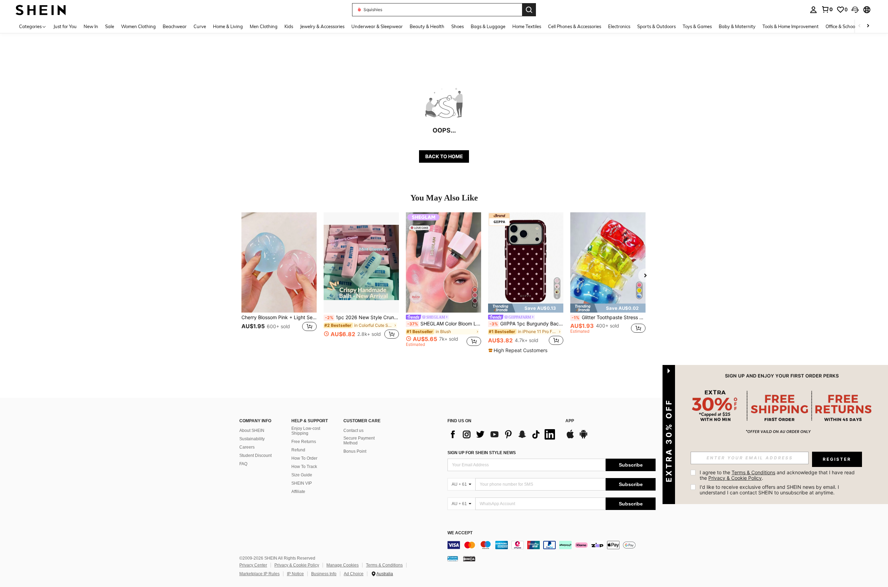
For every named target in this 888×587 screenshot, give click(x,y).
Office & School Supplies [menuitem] (850, 26)
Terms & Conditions (384, 565)
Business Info (323, 573)
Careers (247, 447)
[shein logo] (41, 9)
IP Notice (295, 573)
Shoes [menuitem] (457, 26)
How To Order (304, 458)
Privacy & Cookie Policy (296, 565)
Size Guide (301, 475)
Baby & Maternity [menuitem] (737, 26)
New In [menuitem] (91, 26)
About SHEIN (251, 430)
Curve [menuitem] (200, 26)
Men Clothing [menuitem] (264, 26)
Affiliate (298, 491)
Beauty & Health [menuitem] (427, 26)
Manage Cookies (342, 565)
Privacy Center (253, 565)
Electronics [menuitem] (619, 26)
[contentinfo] (551, 545)
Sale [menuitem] (109, 26)
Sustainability (252, 438)
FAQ (243, 463)
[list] (502, 434)
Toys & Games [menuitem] (697, 26)
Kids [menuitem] (288, 26)
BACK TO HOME (444, 156)
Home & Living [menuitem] (228, 26)
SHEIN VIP (301, 483)
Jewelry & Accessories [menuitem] (322, 26)
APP (569, 421)
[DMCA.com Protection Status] (469, 558)
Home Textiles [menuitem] (526, 26)
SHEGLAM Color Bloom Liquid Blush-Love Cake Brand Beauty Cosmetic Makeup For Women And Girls (444, 323)
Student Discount (255, 455)
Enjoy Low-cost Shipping (305, 431)
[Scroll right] (867, 26)
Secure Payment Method (359, 440)
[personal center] (813, 10)
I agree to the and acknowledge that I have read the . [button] (778, 475)
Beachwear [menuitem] (175, 26)
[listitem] (279, 279)
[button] (855, 10)
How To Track (304, 466)
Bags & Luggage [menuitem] (488, 26)
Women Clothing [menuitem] (138, 26)
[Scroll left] (859, 26)
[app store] (570, 437)
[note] (525, 308)
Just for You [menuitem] (65, 26)
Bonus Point (354, 451)
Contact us (353, 430)
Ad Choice (354, 573)
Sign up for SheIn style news (481, 452)
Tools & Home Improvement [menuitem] (790, 26)
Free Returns (303, 441)
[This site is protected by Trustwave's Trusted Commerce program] (452, 558)
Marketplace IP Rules (259, 573)
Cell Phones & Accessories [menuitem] (574, 26)
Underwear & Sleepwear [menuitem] (377, 26)
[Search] (529, 9)
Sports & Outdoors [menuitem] (656, 26)
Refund (298, 450)
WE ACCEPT (459, 533)
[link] (827, 9)
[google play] (583, 437)
